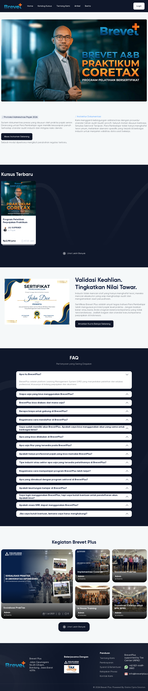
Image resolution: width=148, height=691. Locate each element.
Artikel (77, 6)
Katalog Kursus (45, 6)
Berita (88, 6)
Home (30, 6)
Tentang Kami (63, 6)
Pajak (12, 230)
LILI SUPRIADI (14, 228)
